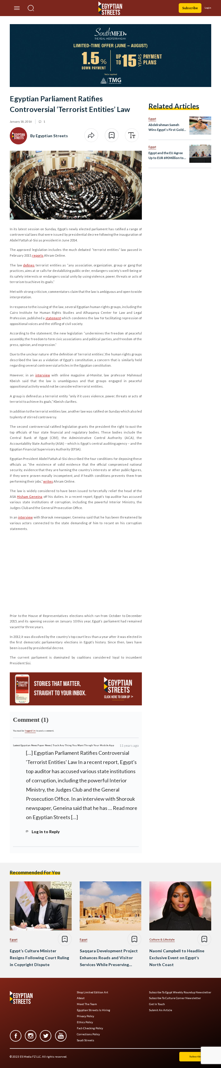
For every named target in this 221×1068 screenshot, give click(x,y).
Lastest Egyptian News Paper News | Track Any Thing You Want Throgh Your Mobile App (63, 745)
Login (208, 7)
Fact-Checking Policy (90, 1028)
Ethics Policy (85, 1022)
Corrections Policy (88, 1034)
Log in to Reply (46, 831)
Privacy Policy (85, 1016)
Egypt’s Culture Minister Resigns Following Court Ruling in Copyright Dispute (39, 957)
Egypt (152, 118)
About (81, 998)
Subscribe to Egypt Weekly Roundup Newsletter (180, 992)
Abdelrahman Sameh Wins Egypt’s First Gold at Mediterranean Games (166, 127)
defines (29, 265)
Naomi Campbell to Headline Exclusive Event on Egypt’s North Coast (176, 957)
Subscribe (190, 8)
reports (37, 255)
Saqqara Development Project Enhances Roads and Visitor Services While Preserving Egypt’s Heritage (109, 958)
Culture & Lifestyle (162, 939)
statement (53, 318)
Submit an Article (160, 1010)
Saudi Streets (85, 1040)
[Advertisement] (54, 571)
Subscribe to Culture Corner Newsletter (175, 998)
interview (42, 375)
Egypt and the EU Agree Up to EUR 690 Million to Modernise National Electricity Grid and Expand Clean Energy (166, 155)
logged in (30, 730)
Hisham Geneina (29, 496)
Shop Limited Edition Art (92, 992)
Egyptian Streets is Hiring (93, 1010)
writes (48, 481)
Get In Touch (157, 1004)
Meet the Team (87, 1004)
